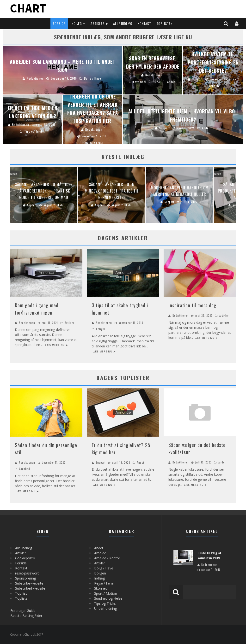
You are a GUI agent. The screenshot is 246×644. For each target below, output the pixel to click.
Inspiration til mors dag (192, 305)
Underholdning (105, 608)
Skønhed (24, 469)
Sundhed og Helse (108, 598)
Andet (140, 462)
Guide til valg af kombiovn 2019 (209, 555)
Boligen (101, 329)
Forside (59, 23)
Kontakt (144, 23)
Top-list (21, 593)
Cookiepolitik (25, 558)
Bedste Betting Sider (26, 615)
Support (100, 462)
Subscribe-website (29, 583)
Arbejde (100, 553)
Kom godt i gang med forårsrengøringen (36, 309)
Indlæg (76, 23)
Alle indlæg (122, 23)
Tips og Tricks (105, 603)
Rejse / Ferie (104, 583)
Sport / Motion (105, 593)
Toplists (21, 598)
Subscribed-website (30, 588)
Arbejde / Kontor (107, 558)
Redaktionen (27, 323)
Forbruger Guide (23, 610)
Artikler (98, 23)
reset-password (27, 573)
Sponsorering (25, 578)
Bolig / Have (103, 568)
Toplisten (164, 23)
